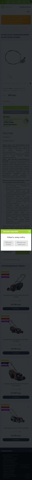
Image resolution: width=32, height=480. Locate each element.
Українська (21, 244)
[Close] (29, 231)
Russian (8, 244)
